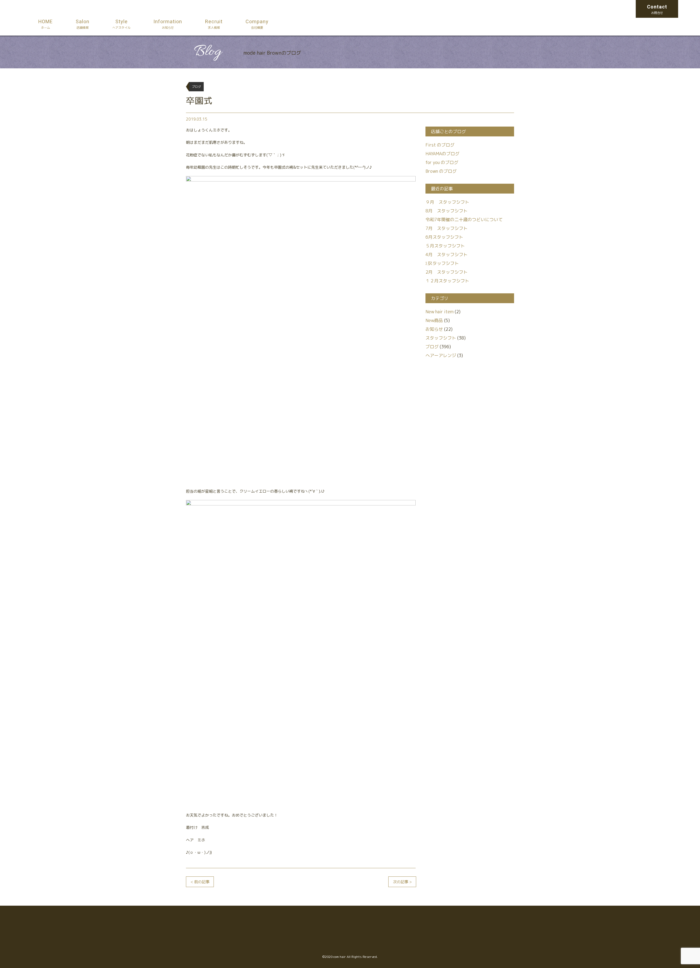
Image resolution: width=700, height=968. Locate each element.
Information (167, 24)
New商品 (434, 320)
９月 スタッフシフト (447, 202)
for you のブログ (441, 162)
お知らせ (434, 329)
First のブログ (439, 145)
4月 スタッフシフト (446, 254)
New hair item (439, 312)
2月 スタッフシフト (446, 272)
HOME (45, 24)
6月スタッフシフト (444, 237)
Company (257, 24)
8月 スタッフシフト (446, 211)
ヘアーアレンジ (440, 355)
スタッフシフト (440, 338)
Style (121, 24)
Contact (657, 9)
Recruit (214, 24)
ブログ (432, 347)
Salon (82, 24)
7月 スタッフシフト (446, 228)
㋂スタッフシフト (442, 263)
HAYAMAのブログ (442, 154)
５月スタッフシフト (445, 246)
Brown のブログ (441, 171)
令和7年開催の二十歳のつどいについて (464, 220)
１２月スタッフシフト (447, 281)
